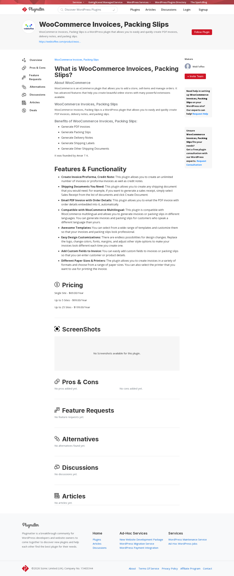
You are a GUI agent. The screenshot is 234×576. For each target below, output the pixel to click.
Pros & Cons (38, 67)
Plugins (135, 9)
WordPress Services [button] (138, 2)
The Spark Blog (198, 2)
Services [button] (77, 2)
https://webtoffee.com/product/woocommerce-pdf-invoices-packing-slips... (60, 41)
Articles (150, 9)
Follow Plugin (202, 32)
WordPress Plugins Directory (170, 2)
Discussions (168, 9)
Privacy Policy (170, 568)
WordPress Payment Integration (139, 547)
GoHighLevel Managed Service (105, 2)
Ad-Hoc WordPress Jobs (182, 543)
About (132, 568)
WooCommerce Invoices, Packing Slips (76, 59)
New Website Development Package (141, 539)
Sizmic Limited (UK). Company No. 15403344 (67, 568)
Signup (203, 9)
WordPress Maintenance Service (187, 539)
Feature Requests (35, 77)
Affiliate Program (190, 568)
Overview (36, 60)
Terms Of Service (148, 568)
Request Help (200, 113)
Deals (33, 110)
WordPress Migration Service (137, 543)
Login (186, 9)
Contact (207, 568)
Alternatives (37, 86)
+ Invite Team (195, 76)
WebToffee (199, 66)
